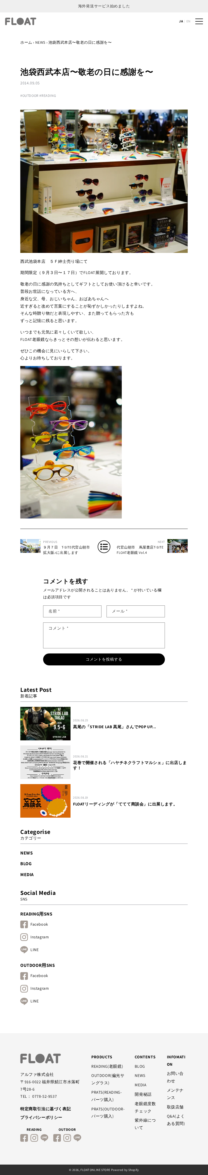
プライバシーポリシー (41, 1117)
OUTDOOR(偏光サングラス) (108, 1079)
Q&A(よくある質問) (176, 1119)
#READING (47, 95)
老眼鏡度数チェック (145, 1107)
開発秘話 (143, 1094)
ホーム (26, 42)
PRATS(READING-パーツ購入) (106, 1096)
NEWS (40, 42)
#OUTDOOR (29, 95)
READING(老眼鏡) (107, 1066)
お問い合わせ (175, 1077)
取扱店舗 (175, 1107)
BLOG (25, 863)
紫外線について (145, 1124)
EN (188, 21)
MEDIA (27, 874)
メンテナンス (175, 1094)
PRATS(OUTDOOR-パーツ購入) (108, 1112)
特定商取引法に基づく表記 (45, 1108)
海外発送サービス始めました (104, 6)
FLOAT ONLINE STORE (95, 1170)
